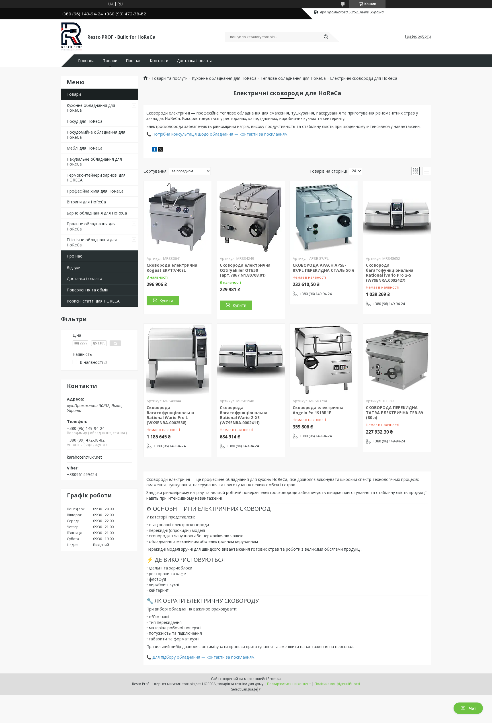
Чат (472, 708)
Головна (86, 61)
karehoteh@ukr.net (84, 457)
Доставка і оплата (194, 61)
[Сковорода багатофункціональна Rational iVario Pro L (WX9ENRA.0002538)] (178, 359)
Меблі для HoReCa (84, 148)
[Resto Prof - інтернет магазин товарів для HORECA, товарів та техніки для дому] (71, 36)
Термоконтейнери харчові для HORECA (96, 177)
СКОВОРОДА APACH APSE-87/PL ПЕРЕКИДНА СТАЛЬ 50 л (323, 267)
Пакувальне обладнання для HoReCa (94, 161)
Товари (110, 61)
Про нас (133, 61)
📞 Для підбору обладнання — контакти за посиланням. (200, 657)
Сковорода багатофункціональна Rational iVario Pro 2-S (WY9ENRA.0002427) (389, 272)
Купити (166, 300)
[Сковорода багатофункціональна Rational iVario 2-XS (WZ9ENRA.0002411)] (251, 359)
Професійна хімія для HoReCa (95, 191)
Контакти (159, 61)
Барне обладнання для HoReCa (97, 213)
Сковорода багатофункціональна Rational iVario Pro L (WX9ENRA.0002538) (170, 415)
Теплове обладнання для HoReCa (293, 78)
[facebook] (154, 150)
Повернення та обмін (87, 290)
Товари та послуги (169, 78)
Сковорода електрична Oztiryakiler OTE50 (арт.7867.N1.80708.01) (245, 270)
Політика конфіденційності (337, 683)
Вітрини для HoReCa (86, 202)
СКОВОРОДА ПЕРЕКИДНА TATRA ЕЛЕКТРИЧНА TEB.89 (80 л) (394, 412)
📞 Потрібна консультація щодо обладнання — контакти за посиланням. (217, 134)
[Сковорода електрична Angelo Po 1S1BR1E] (324, 359)
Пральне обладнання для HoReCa (91, 226)
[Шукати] (325, 37)
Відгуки (74, 267)
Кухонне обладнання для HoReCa (91, 108)
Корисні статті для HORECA (93, 301)
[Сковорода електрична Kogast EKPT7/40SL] (178, 216)
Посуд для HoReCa (84, 121)
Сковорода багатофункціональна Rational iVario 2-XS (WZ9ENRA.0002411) (243, 415)
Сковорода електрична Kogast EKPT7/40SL (172, 267)
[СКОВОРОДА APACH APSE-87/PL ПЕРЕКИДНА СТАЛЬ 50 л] (324, 216)
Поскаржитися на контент (289, 683)
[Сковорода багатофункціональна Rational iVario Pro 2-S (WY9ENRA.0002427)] (397, 216)
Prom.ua (274, 678)
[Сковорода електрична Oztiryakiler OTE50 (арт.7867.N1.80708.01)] (251, 216)
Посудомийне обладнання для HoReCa (96, 134)
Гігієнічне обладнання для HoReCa (92, 242)
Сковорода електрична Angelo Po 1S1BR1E (318, 410)
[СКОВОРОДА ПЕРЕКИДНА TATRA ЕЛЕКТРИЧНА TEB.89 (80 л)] (397, 359)
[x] (160, 150)
